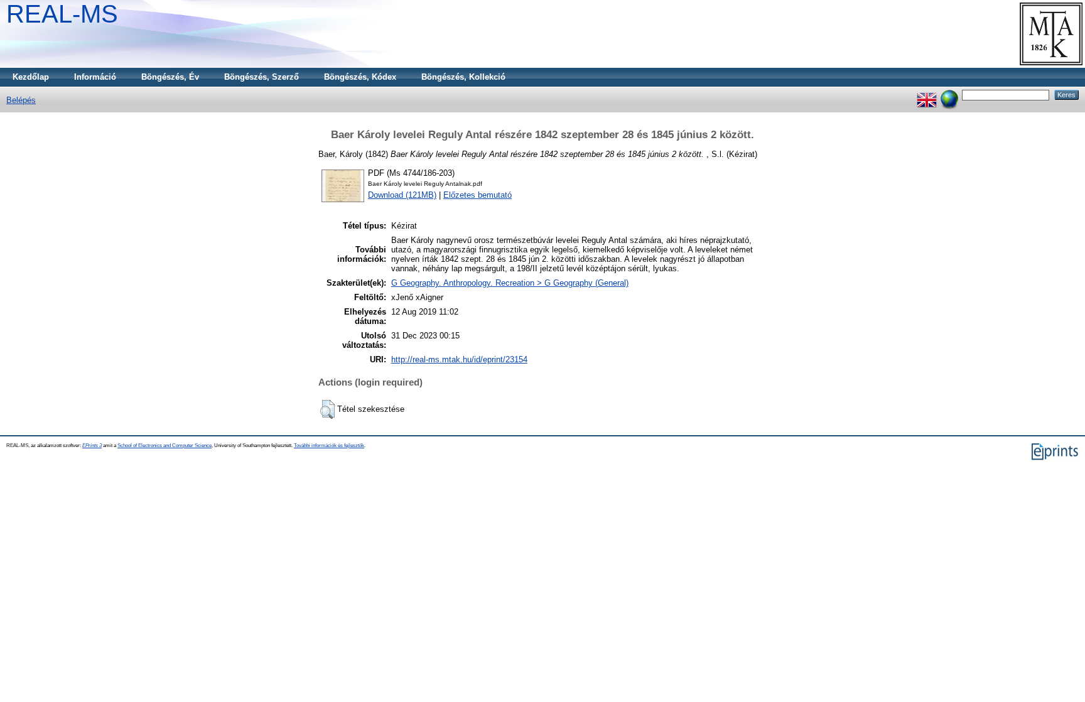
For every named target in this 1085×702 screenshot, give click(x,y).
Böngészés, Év (170, 77)
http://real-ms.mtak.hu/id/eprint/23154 (459, 359)
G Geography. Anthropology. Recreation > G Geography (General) (510, 283)
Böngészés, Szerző (261, 77)
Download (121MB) (402, 195)
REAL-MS (62, 14)
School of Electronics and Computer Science (164, 445)
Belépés (21, 100)
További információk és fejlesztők (329, 445)
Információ (95, 77)
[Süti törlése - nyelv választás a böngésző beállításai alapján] (949, 94)
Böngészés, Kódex (360, 77)
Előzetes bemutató (477, 195)
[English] (927, 94)
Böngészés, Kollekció (463, 77)
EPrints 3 (92, 445)
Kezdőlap (31, 77)
